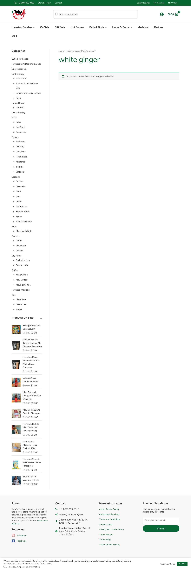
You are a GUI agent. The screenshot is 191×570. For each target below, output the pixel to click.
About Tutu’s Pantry (109, 509)
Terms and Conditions (109, 519)
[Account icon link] (162, 14)
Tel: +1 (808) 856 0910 (24, 3)
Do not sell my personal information (23, 566)
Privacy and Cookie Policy (111, 529)
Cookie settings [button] (167, 564)
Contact (58, 3)
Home (61, 51)
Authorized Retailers (109, 514)
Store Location (44, 3)
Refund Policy (106, 524)
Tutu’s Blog (105, 539)
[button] (33, 27)
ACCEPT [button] (182, 563)
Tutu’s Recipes (106, 534)
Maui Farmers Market (109, 544)
